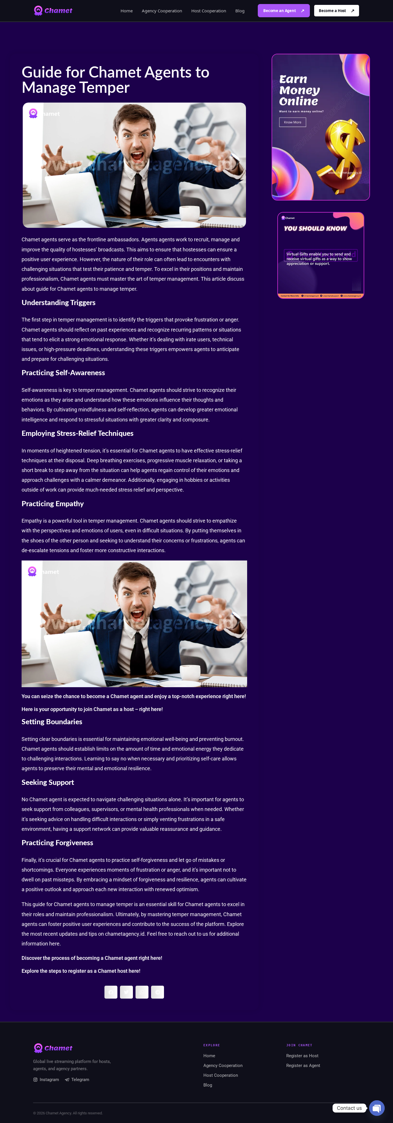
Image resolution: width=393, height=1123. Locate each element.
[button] (110, 992)
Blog (240, 11)
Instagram (49, 1079)
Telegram (80, 1079)
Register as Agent (303, 1065)
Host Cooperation (208, 11)
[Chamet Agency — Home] (53, 10)
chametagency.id (124, 934)
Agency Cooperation (162, 11)
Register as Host (302, 1055)
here (239, 696)
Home (127, 11)
